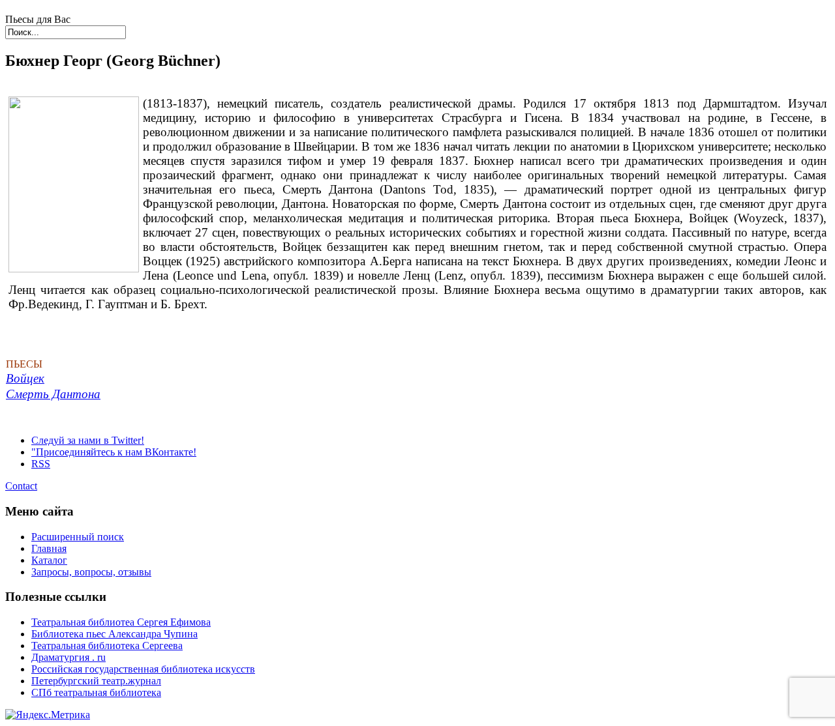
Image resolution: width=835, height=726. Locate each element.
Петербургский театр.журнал (96, 680)
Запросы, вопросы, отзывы (91, 571)
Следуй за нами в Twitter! (87, 440)
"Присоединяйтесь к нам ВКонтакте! (113, 451)
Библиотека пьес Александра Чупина (114, 633)
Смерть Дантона (53, 394)
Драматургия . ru (68, 657)
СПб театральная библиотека (96, 692)
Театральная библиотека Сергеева (107, 645)
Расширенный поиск (77, 536)
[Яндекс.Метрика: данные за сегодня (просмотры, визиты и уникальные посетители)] (47, 715)
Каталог (49, 560)
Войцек (25, 378)
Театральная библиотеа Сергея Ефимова (121, 622)
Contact (21, 485)
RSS (40, 463)
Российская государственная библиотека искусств (143, 669)
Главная (49, 548)
